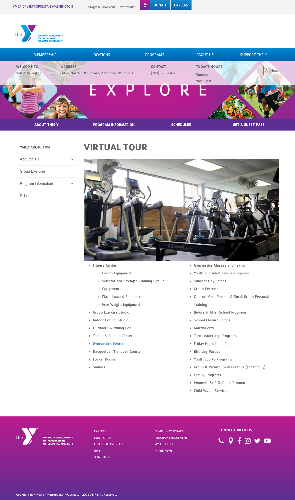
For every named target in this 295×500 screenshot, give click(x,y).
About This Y (46, 124)
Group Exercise (32, 171)
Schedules (181, 124)
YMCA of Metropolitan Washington (43, 6)
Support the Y (253, 54)
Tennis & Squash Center (112, 335)
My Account (128, 7)
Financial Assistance (110, 444)
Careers (100, 431)
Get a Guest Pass (249, 124)
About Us (205, 54)
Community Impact (168, 431)
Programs (154, 54)
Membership (45, 54)
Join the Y (101, 457)
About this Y (30, 159)
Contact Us (102, 437)
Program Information (114, 124)
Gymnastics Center (108, 343)
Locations (100, 54)
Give (97, 450)
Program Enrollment (101, 7)
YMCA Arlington (35, 147)
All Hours (272, 70)
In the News (163, 450)
